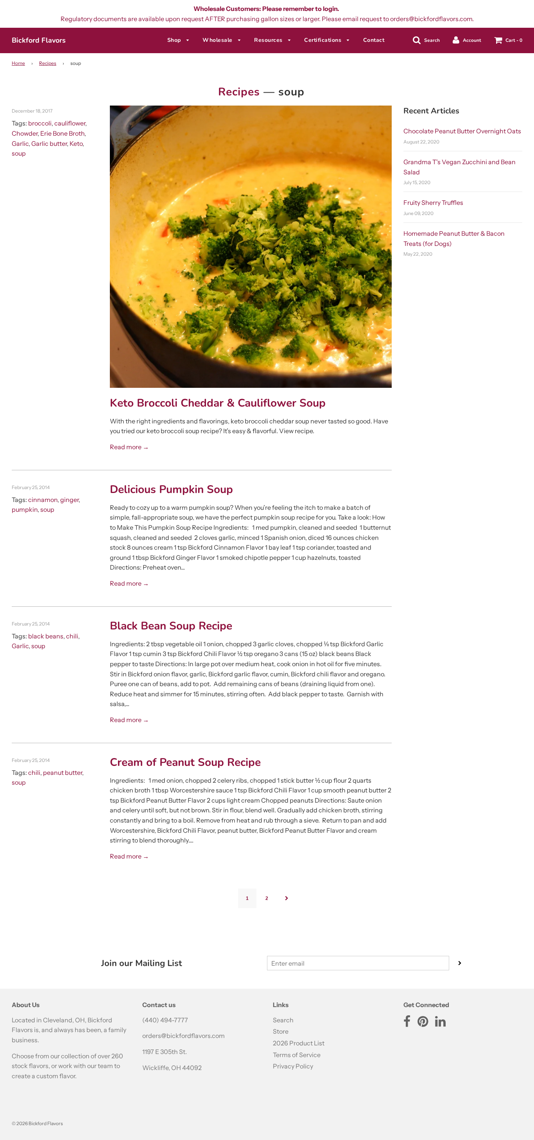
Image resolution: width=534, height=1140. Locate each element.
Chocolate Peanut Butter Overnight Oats (462, 131)
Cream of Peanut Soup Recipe (185, 762)
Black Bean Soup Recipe (171, 625)
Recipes (47, 63)
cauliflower (69, 123)
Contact (374, 40)
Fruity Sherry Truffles (433, 202)
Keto (76, 143)
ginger (69, 500)
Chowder (25, 133)
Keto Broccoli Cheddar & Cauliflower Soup (218, 403)
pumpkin (25, 509)
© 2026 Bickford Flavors (37, 1123)
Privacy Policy (293, 1066)
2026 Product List (298, 1043)
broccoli (40, 123)
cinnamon (42, 500)
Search (283, 1020)
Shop (175, 40)
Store (281, 1031)
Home (18, 63)
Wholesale (218, 40)
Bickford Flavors (39, 40)
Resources (269, 40)
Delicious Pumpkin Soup (171, 489)
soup (19, 153)
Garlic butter (49, 143)
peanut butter (62, 772)
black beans (45, 636)
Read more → (129, 447)
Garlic (20, 143)
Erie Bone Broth (62, 133)
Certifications (323, 40)
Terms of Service (297, 1055)
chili (72, 636)
